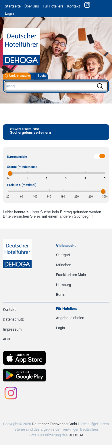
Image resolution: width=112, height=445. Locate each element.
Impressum (12, 329)
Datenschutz (13, 319)
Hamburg (63, 285)
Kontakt (73, 6)
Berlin (60, 294)
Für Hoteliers (53, 6)
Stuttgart (63, 255)
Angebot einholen (70, 318)
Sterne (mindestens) (22, 167)
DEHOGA (76, 435)
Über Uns (31, 6)
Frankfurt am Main (71, 275)
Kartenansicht (17, 157)
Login (60, 328)
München (63, 265)
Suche (42, 76)
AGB (6, 339)
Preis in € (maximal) (21, 185)
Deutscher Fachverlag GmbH (55, 424)
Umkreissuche (19, 76)
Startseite (13, 6)
